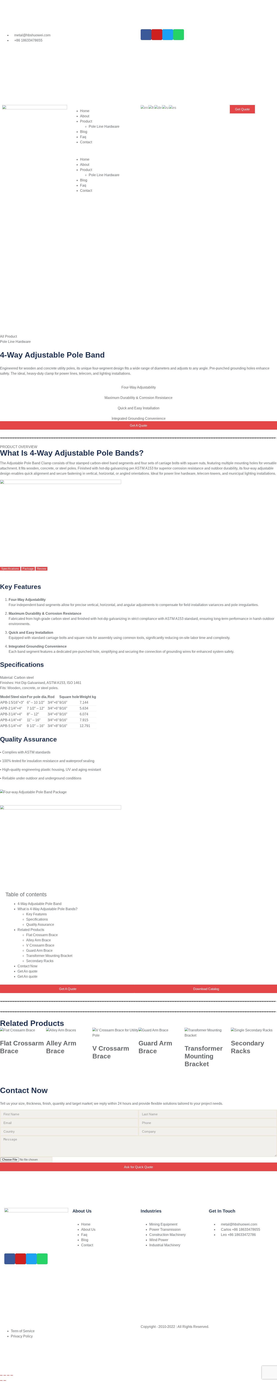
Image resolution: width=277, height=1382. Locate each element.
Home (84, 111)
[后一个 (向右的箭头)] (4, 1380)
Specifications (37, 919)
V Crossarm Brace (40, 945)
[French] (151, 107)
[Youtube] (156, 34)
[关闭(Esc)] (11, 1375)
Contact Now (27, 966)
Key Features (36, 914)
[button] (103, 150)
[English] (144, 107)
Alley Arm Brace (38, 940)
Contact (86, 142)
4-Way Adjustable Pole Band (39, 904)
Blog (83, 132)
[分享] (8, 1375)
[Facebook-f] (146, 34)
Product (86, 121)
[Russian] (165, 107)
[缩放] (1, 1375)
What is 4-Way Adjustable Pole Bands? (47, 909)
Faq (83, 137)
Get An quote (27, 971)
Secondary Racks (39, 961)
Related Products (31, 930)
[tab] (10, 569)
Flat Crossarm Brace (42, 935)
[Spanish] (173, 107)
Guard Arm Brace (39, 950)
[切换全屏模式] (4, 1375)
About (84, 116)
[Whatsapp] (178, 34)
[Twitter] (167, 34)
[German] (158, 107)
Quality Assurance (40, 924)
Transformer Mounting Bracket (49, 956)
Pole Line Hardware (104, 126)
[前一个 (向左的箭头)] (1, 1380)
